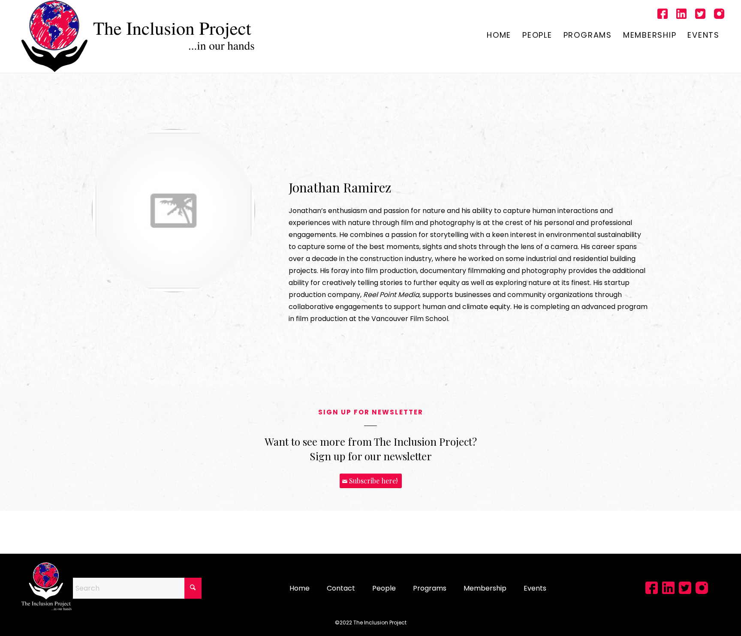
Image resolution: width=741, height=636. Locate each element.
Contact (341, 588)
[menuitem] (499, 36)
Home (299, 588)
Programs (429, 588)
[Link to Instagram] (719, 15)
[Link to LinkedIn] (681, 15)
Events (535, 588)
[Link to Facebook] (662, 15)
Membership (485, 588)
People (384, 588)
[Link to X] (700, 15)
